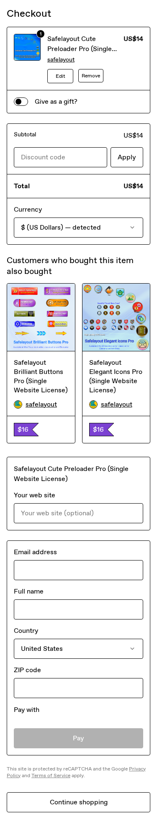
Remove (91, 76)
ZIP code (27, 670)
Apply (127, 157)
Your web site (34, 495)
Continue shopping (79, 802)
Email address (35, 552)
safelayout (61, 59)
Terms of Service (50, 775)
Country (26, 631)
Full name (29, 591)
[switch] (21, 101)
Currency (28, 209)
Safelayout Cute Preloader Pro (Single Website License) (79, 49)
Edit (60, 76)
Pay (78, 738)
